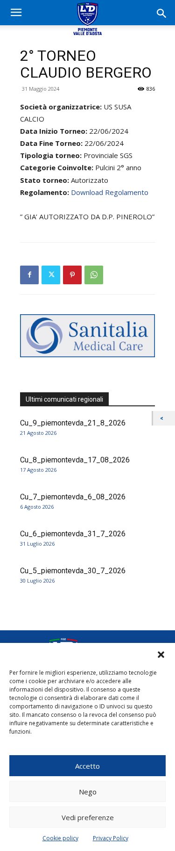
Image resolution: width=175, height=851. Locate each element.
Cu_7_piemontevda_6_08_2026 (73, 496)
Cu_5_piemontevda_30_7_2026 (73, 570)
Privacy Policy (110, 838)
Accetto (87, 766)
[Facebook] (29, 275)
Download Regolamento (109, 192)
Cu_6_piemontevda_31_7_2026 (73, 533)
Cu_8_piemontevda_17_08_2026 (75, 459)
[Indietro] (164, 418)
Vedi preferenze (88, 817)
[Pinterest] (72, 275)
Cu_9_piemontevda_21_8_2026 (73, 422)
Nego (88, 791)
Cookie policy (60, 838)
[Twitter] (51, 275)
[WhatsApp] (93, 275)
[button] (161, 654)
